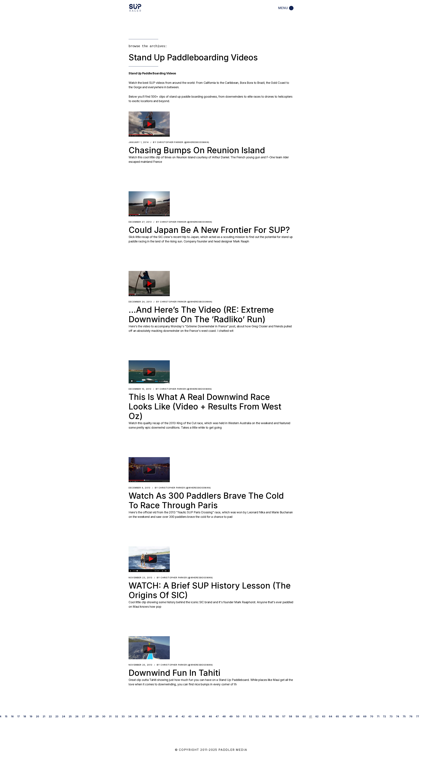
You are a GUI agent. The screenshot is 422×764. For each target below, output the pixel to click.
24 (63, 716)
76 (410, 716)
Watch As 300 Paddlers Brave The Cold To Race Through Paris (206, 500)
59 (297, 716)
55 (270, 716)
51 (244, 716)
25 (70, 716)
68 (358, 716)
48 (224, 716)
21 (44, 716)
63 (323, 716)
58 (290, 716)
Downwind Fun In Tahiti (174, 673)
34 (129, 716)
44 (196, 716)
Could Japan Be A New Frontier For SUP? (209, 230)
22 (50, 716)
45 (203, 716)
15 (6, 716)
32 (116, 716)
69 (364, 716)
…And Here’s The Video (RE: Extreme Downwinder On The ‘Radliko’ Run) (201, 314)
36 (143, 716)
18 (24, 716)
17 (18, 716)
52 (250, 716)
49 (231, 716)
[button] (149, 124)
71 (378, 716)
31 (110, 716)
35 (136, 716)
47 (217, 716)
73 (391, 716)
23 (56, 716)
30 (103, 716)
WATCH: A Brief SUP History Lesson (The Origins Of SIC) (210, 590)
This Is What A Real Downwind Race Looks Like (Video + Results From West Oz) (205, 406)
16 (12, 716)
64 (330, 716)
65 (337, 716)
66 (344, 716)
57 (283, 716)
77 (417, 716)
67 (351, 716)
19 (31, 716)
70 (371, 716)
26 (76, 716)
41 (176, 716)
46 (210, 716)
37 (149, 716)
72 (384, 716)
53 (257, 716)
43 (189, 716)
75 (404, 716)
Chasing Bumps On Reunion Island (197, 150)
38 (156, 716)
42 (183, 716)
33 (123, 716)
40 (170, 716)
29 (97, 716)
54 (263, 716)
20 (37, 716)
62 (316, 716)
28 (90, 716)
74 (397, 716)
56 (277, 716)
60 (304, 716)
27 (83, 716)
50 (237, 716)
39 (163, 716)
